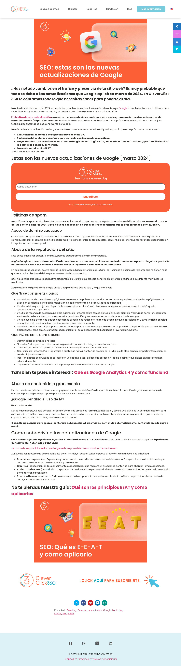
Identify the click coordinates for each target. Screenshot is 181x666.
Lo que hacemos (49, 9)
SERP (71, 613)
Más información (151, 9)
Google (122, 108)
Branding (71, 610)
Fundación (112, 9)
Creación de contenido (89, 610)
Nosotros (92, 9)
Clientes (72, 9)
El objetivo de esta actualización (31, 117)
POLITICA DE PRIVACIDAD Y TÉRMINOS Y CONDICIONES (91, 659)
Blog (129, 9)
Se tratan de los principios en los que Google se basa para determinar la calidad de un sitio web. (64, 448)
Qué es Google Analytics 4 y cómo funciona (121, 372)
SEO (65, 613)
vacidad (101, 204)
